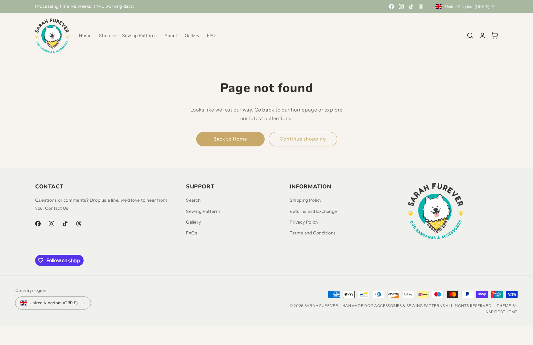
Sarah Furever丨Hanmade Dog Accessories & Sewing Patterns (374, 305)
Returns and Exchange (313, 211)
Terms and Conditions (313, 233)
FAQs (191, 233)
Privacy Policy (304, 222)
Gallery (193, 222)
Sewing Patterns (203, 211)
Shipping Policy (306, 200)
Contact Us (56, 208)
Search (193, 200)
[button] (106, 35)
